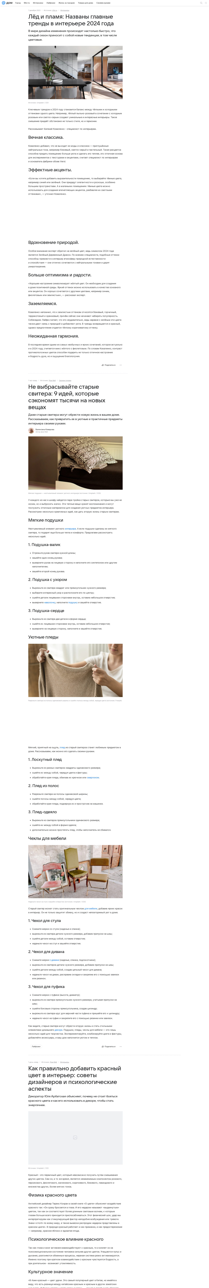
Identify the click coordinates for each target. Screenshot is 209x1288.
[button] (75, 73)
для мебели (91, 908)
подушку (73, 602)
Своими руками (65, 380)
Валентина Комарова (45, 429)
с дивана (54, 960)
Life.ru (54, 10)
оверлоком (93, 777)
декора (58, 1030)
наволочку (50, 602)
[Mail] (3, 3)
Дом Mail (52, 380)
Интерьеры (64, 10)
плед (62, 747)
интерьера (70, 528)
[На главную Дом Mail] (8, 3)
